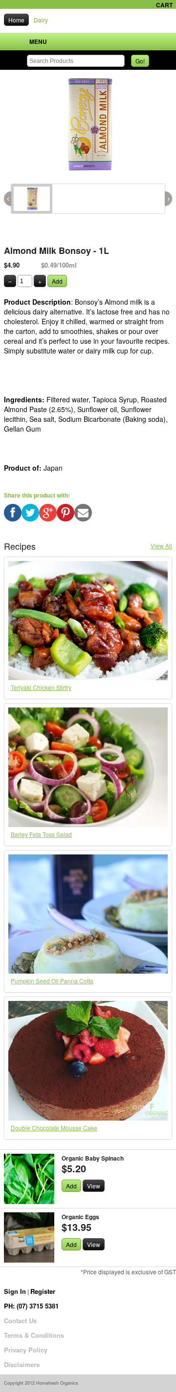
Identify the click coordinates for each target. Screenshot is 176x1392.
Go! (140, 61)
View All (161, 545)
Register (42, 1291)
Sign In (15, 1291)
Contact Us (20, 1320)
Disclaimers (22, 1364)
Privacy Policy (25, 1349)
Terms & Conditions (34, 1335)
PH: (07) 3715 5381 (31, 1305)
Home (16, 20)
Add (57, 281)
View (93, 1186)
